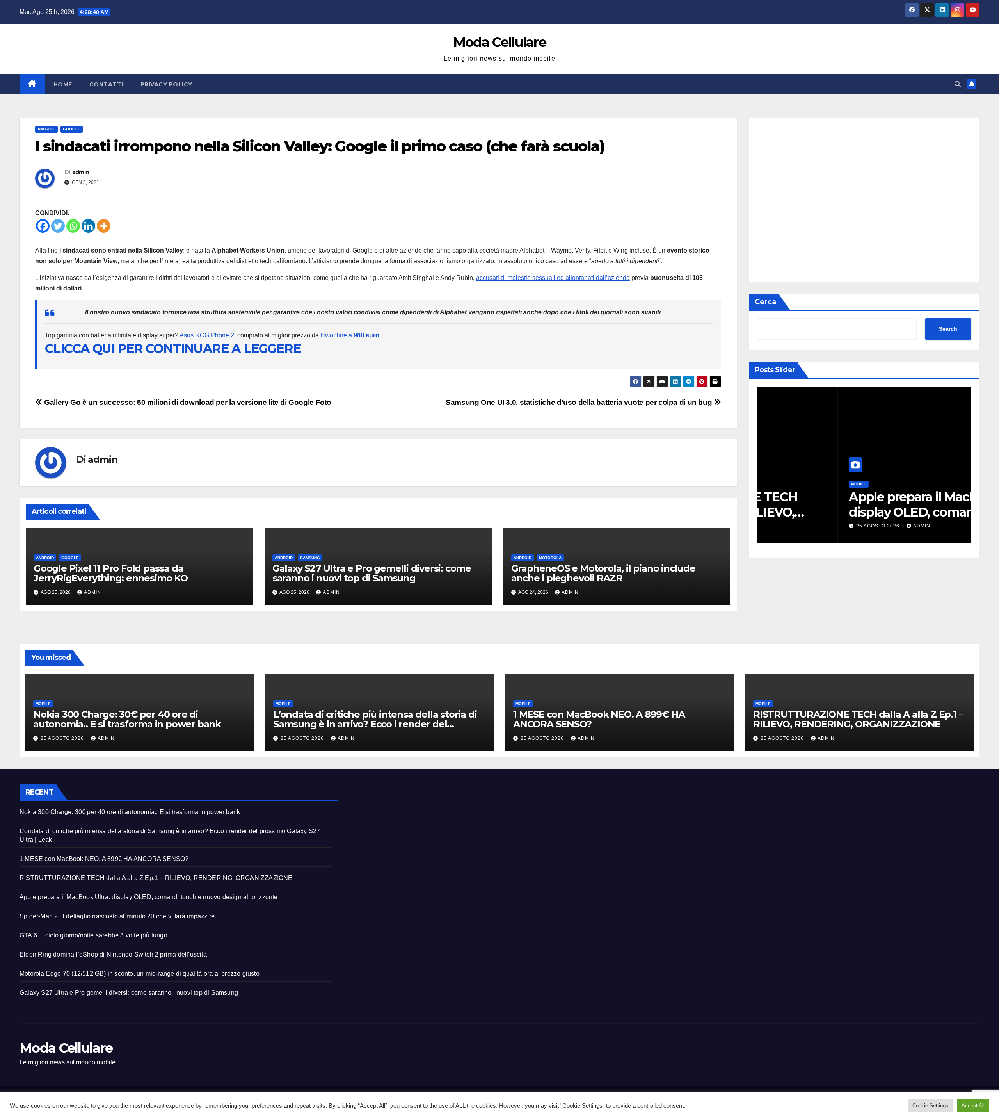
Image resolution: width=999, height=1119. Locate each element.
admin (80, 172)
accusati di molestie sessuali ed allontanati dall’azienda (553, 277)
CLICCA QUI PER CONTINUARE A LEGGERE (173, 348)
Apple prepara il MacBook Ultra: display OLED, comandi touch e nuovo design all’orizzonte (149, 897)
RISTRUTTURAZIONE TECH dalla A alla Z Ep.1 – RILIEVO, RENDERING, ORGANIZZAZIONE (858, 719)
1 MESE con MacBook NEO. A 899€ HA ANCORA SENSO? (598, 719)
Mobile (777, 484)
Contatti (106, 84)
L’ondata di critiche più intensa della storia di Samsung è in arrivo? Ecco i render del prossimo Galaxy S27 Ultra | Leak (374, 724)
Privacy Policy (166, 84)
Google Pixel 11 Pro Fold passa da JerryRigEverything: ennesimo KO (111, 573)
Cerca (765, 302)
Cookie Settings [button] (930, 1105)
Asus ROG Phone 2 (207, 335)
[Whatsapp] (73, 226)
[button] (958, 84)
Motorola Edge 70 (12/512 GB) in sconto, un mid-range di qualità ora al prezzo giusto (140, 973)
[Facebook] (43, 226)
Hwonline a (349, 335)
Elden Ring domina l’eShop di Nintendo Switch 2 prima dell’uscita (113, 954)
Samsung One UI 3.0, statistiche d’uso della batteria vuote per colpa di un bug (580, 402)
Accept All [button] (973, 1105)
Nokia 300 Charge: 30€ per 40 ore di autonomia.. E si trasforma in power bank (861, 512)
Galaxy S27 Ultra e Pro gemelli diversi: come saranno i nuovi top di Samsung (371, 573)
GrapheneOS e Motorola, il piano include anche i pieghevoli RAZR (603, 573)
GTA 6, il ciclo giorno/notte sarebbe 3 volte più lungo (93, 935)
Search (948, 329)
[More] (103, 226)
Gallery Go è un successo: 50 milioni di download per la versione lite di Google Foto (187, 402)
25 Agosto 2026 (797, 526)
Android (46, 129)
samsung (310, 558)
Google (71, 129)
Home (62, 84)
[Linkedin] (88, 226)
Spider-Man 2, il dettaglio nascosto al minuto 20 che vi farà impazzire (117, 916)
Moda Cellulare (499, 42)
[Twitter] (58, 226)
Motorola (550, 558)
